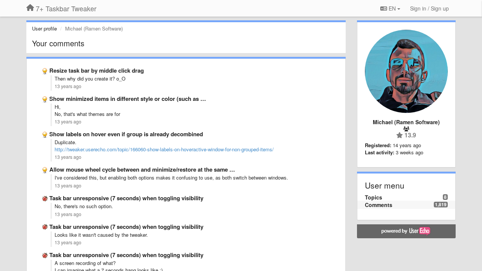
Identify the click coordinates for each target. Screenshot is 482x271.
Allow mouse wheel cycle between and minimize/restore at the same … (142, 169)
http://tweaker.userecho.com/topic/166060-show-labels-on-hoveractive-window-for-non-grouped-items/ (164, 149)
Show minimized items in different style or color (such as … (127, 98)
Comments (378, 205)
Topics (373, 197)
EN (392, 8)
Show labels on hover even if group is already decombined (126, 134)
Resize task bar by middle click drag (96, 70)
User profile (44, 28)
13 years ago (68, 86)
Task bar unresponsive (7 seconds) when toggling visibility (126, 198)
